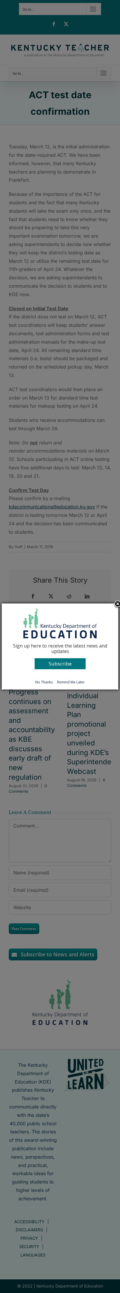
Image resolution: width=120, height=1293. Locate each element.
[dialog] (60, 646)
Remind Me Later (71, 682)
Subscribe (60, 663)
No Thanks (44, 682)
